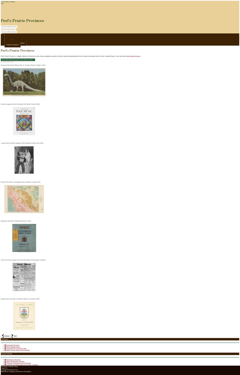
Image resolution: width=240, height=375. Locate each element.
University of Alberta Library (9, 366)
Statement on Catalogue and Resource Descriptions (16, 371)
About (9, 26)
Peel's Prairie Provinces (22, 20)
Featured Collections (12, 45)
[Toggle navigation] (1, 33)
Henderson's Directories (13, 359)
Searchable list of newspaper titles (16, 348)
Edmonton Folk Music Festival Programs (18, 363)
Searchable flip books (12, 345)
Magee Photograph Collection (15, 361)
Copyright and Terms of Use (9, 370)
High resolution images (13, 347)
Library (9, 32)
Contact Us (4, 368)
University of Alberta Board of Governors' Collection (22, 365)
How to (8, 29)
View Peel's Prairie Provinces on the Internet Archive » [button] (18, 60)
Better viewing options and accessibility (18, 350)
